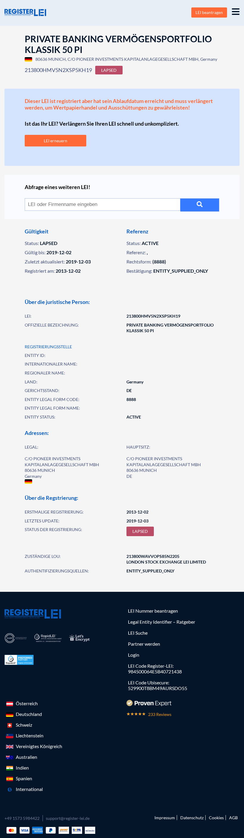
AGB (233, 817)
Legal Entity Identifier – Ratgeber (161, 622)
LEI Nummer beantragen (153, 611)
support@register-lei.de (68, 818)
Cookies (216, 817)
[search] (199, 205)
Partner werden (144, 644)
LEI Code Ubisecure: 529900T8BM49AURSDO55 (157, 685)
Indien (22, 767)
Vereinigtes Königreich (39, 746)
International (29, 789)
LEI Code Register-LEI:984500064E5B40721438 (155, 668)
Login (133, 655)
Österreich (27, 703)
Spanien (24, 778)
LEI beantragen (209, 12)
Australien (26, 757)
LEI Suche (138, 633)
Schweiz (24, 725)
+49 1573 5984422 (22, 818)
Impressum (164, 817)
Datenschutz (192, 817)
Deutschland (29, 714)
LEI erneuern (55, 140)
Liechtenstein (29, 735)
